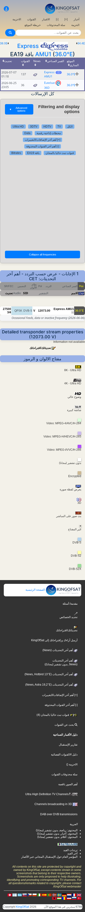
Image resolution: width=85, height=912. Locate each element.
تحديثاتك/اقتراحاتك (40, 348)
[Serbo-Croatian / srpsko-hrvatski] (69, 898)
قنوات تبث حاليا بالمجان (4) (53, 715)
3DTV (33, 126)
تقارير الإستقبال (68, 744)
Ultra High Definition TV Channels (47, 794)
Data (27, 133)
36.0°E (64, 54)
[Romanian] (64, 898)
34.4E (81, 43)
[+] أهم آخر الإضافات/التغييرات (42, 139)
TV (59, 126)
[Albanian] (54, 898)
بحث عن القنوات (65, 724)
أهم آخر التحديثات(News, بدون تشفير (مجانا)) (61, 662)
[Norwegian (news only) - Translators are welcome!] (54, 894)
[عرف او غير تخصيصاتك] (6, 9)
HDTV (47, 126)
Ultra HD (18, 126)
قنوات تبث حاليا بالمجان (60, 153)
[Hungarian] (59, 898)
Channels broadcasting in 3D (53, 804)
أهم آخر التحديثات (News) (58, 650)
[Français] (74, 894)
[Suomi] (15, 894)
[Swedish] (59, 894)
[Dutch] (69, 894)
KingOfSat (22, 906)
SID (25, 293)
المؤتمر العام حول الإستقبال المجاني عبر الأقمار (49, 856)
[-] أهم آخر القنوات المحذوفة (42, 146)
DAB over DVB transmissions (58, 814)
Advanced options (18, 109)
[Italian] (39, 894)
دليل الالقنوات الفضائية (64, 754)
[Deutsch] (64, 894)
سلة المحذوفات (56, 25)
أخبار (76, 19)
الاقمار (46, 19)
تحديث (9, 293)
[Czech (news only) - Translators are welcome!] (29, 894)
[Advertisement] (42, 202)
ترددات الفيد (70, 850)
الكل (69, 126)
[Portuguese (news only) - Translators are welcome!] (49, 894)
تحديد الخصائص (68, 617)
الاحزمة (17, 19)
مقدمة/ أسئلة (70, 603)
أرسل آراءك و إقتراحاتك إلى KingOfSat (54, 640)
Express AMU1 (49, 74)
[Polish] (34, 894)
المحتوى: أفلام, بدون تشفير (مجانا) (57, 837)
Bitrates (16, 153)
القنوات (31, 19)
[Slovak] (24, 894)
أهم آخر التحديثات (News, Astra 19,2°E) (49, 684)
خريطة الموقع (33, 25)
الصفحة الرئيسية (36, 589)
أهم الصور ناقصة (67, 784)
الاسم (74, 293)
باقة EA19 (33, 153)
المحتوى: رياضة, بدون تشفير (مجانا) (56, 830)
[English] (79, 894)
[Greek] (19, 894)
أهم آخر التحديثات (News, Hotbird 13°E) (49, 674)
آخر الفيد (72, 853)
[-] (57, 19)
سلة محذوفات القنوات (64, 774)
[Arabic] (10, 894)
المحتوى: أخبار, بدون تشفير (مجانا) (57, 833)
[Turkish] (79, 898)
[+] (66, 19)
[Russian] (74, 898)
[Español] (44, 894)
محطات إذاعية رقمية (49, 133)
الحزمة (75, 25)
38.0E (4, 43)
